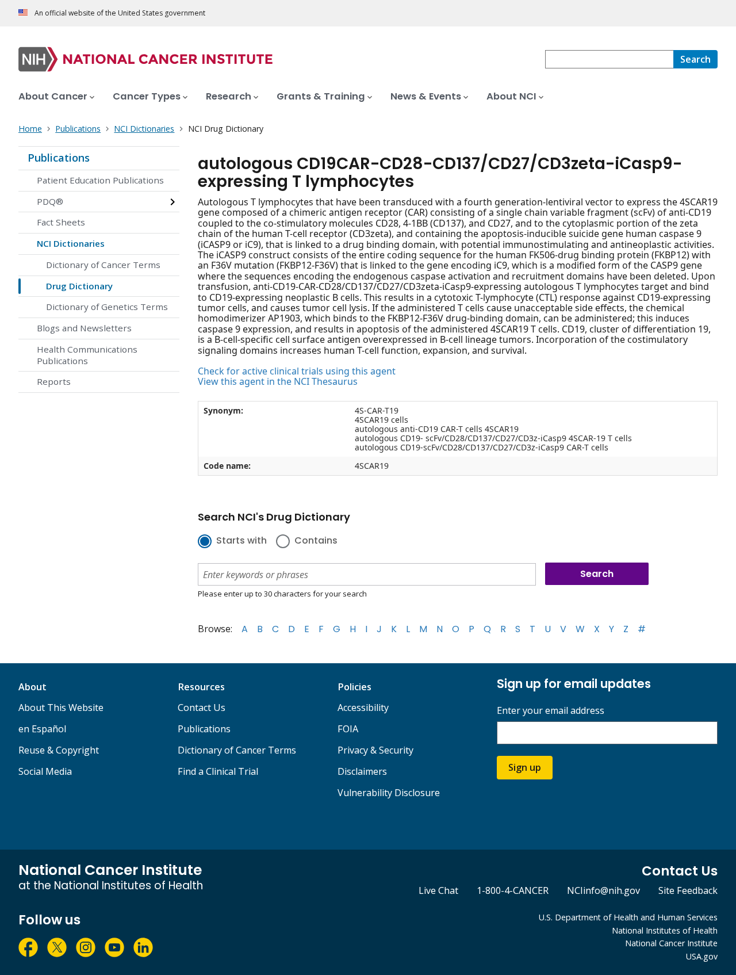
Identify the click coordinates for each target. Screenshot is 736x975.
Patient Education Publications (100, 180)
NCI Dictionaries (71, 243)
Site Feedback (688, 890)
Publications (59, 158)
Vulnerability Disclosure (389, 792)
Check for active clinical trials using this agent (297, 371)
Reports (54, 381)
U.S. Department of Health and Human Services (628, 917)
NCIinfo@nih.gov (603, 890)
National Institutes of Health (665, 930)
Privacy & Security (375, 750)
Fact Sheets (61, 222)
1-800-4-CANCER (513, 890)
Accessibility (363, 707)
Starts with (241, 541)
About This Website (60, 707)
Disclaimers (362, 771)
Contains (316, 541)
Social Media (45, 771)
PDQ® (50, 201)
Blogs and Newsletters (84, 328)
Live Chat (438, 890)
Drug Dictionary (79, 286)
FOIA (348, 728)
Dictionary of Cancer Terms (103, 264)
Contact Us (201, 707)
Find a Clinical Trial (218, 771)
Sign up (524, 767)
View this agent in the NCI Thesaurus (278, 381)
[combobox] (609, 59)
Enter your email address (550, 711)
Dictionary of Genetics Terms (107, 306)
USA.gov (702, 956)
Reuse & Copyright (58, 750)
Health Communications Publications (87, 354)
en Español (42, 728)
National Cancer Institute (671, 943)
